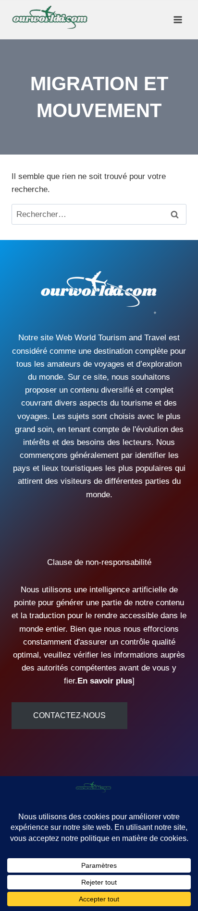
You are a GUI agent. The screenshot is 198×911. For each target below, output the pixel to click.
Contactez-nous (69, 715)
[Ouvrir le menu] (177, 19)
